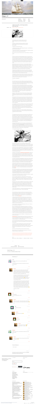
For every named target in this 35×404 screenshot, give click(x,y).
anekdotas (20, 195)
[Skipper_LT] (17, 8)
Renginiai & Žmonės (14, 377)
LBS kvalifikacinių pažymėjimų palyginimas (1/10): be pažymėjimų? (16, 389)
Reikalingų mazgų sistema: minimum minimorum (15, 393)
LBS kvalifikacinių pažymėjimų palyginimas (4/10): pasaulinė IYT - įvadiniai (16, 391)
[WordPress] (29, 367)
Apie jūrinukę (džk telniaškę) (15, 387)
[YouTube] (28, 367)
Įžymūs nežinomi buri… (27, 398)
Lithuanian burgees (20, 21)
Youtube (24, 21)
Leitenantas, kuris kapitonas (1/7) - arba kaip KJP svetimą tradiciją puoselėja (17, 386)
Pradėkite (22, 0)
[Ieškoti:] (17, 361)
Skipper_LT (5, 16)
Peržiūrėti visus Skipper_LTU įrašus (16, 251)
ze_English (13, 378)
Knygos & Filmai (14, 373)
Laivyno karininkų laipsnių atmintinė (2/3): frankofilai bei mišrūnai (16, 398)
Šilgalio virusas (26, 399)
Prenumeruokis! (20, 366)
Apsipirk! (29, 21)
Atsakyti (29, 266)
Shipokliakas (13, 330)
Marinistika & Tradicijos (20, 27)
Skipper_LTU (13, 27)
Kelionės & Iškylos (14, 372)
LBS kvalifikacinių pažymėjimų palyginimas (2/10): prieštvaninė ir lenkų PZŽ (17, 395)
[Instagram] (23, 367)
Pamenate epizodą (14, 216)
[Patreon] (25, 367)
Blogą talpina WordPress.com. (5, 358)
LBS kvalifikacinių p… (27, 382)
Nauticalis (15, 268)
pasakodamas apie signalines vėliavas (24, 152)
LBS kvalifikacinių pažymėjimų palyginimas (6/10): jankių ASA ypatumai (17, 382)
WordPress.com (5, 360)
